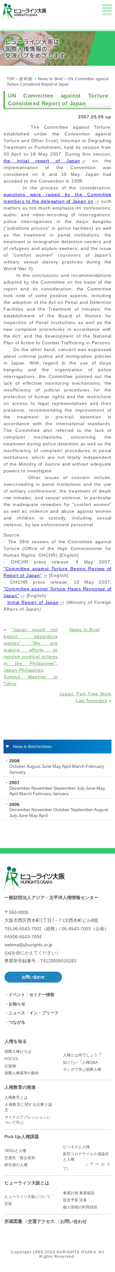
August (34, 766)
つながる (17, 1022)
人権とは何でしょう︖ (82, 1055)
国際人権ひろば (17, 1051)
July (81, 788)
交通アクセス (41, 1221)
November (41, 788)
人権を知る (15, 1041)
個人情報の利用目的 (80, 1207)
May (56, 766)
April (66, 766)
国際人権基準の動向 (21, 1073)
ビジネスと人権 (76, 1147)
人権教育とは (15, 1097)
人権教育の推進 (20, 1087)
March (78, 766)
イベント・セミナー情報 (31, 994)
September (64, 788)
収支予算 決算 (75, 1200)
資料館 (26, 79)
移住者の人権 (15, 1165)
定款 (8, 1203)
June (46, 766)
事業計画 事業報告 (79, 1193)
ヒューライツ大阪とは (26, 1182)
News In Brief (50, 79)
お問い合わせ (33, 977)
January (17, 772)
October (17, 766)
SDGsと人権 (15, 1150)
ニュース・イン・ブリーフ (33, 1012)
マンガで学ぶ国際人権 (82, 1069)
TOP (10, 79)
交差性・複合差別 (19, 1158)
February (95, 766)
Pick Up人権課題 (21, 1136)
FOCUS (11, 1059)
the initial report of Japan (42, 160)
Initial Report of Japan (33, 602)
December (19, 788)
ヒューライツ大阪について (27, 1196)
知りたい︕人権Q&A (80, 1062)
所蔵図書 (13, 1221)
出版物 (10, 1066)
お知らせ (17, 1003)
